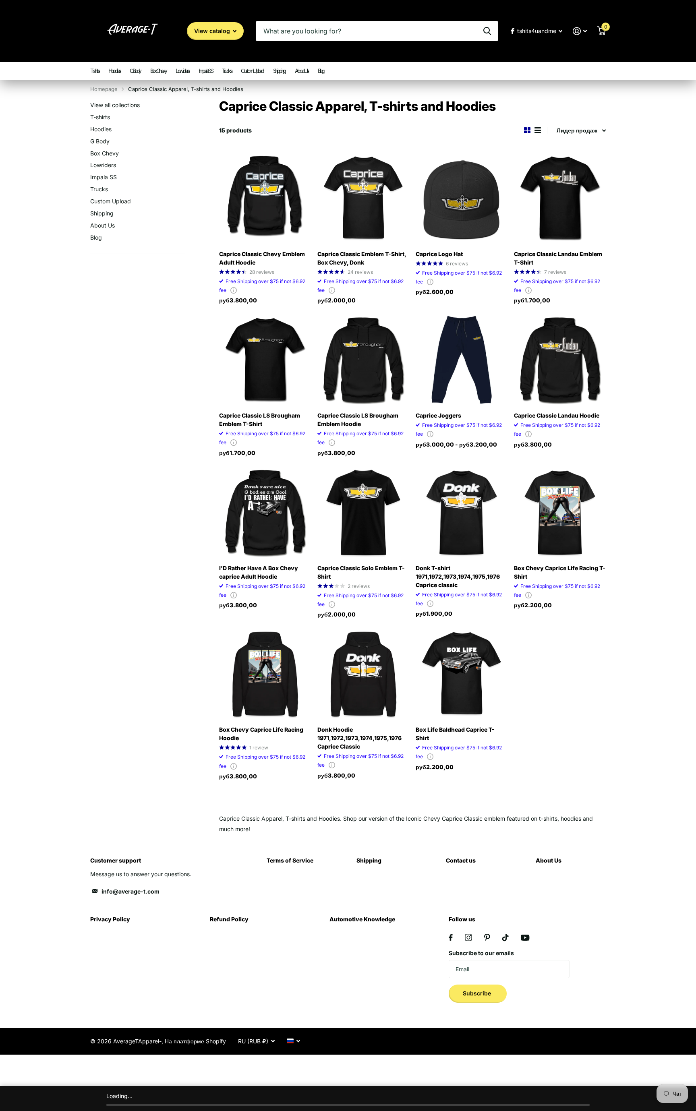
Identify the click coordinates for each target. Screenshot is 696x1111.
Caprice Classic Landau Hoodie (556, 415)
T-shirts (94, 70)
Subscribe (478, 993)
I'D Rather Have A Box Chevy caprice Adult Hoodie (258, 572)
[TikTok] (505, 937)
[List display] (537, 130)
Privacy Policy (110, 919)
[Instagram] (468, 937)
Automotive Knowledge (362, 919)
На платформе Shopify (195, 1041)
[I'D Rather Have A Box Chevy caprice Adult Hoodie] (265, 513)
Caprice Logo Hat (439, 253)
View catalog (213, 30)
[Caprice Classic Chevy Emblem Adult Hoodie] (265, 198)
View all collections (115, 104)
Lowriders (182, 70)
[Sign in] (579, 31)
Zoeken (487, 31)
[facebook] (451, 937)
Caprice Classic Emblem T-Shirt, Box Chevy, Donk (361, 258)
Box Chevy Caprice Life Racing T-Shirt (559, 572)
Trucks (226, 70)
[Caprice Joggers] (462, 360)
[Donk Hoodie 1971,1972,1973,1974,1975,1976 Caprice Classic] (363, 674)
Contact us (461, 860)
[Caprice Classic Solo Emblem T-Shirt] (363, 513)
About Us (301, 70)
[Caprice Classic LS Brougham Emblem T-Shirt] (265, 360)
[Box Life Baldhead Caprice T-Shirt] (462, 674)
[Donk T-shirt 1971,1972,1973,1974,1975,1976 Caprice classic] (462, 513)
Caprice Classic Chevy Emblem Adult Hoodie (262, 258)
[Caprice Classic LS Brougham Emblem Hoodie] (363, 360)
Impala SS (206, 70)
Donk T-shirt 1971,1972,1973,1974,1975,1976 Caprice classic (458, 576)
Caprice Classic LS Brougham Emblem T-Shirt (259, 419)
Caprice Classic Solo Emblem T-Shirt (361, 572)
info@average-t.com (131, 891)
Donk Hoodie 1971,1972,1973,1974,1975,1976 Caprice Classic (359, 738)
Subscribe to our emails (481, 953)
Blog (321, 70)
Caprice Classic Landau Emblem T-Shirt (558, 258)
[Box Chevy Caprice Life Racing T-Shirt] (560, 513)
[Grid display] (527, 130)
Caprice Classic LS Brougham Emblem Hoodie (357, 419)
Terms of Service (290, 860)
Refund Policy (229, 919)
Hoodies (114, 70)
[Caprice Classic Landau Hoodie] (560, 360)
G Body (135, 70)
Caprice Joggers (438, 415)
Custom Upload (252, 70)
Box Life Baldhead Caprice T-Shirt (455, 733)
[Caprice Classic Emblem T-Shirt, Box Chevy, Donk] (363, 198)
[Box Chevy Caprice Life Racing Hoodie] (265, 674)
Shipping (279, 70)
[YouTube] (525, 938)
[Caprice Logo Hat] (462, 198)
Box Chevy (158, 70)
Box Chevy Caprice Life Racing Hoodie (261, 733)
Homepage (104, 89)
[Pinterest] (487, 937)
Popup (233, 290)
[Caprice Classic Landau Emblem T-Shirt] (560, 198)
